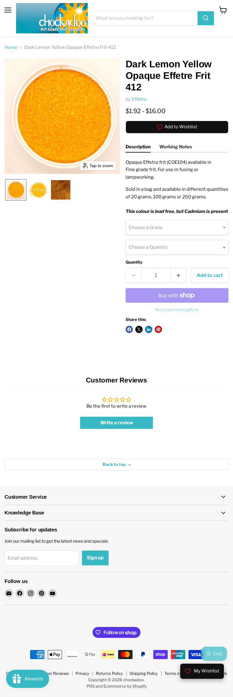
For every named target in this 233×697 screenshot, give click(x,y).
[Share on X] (139, 329)
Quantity (134, 262)
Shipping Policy (144, 673)
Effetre (139, 99)
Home (11, 47)
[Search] (206, 18)
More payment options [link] (177, 309)
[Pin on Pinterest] (158, 329)
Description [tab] (138, 147)
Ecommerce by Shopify (125, 686)
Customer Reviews (51, 673)
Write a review (116, 423)
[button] (15, 190)
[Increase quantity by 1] (178, 275)
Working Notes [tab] (175, 147)
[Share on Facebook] (129, 329)
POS (90, 686)
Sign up (95, 558)
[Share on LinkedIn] (148, 329)
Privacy (82, 673)
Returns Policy (109, 673)
